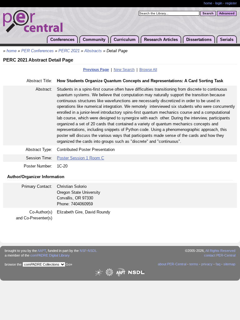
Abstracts (93, 51)
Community (94, 39)
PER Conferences (37, 51)
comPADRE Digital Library (50, 255)
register (231, 3)
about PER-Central (172, 264)
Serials (226, 39)
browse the (13, 264)
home (208, 3)
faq (218, 264)
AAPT (42, 250)
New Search (124, 70)
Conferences (62, 39)
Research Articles (161, 39)
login (218, 3)
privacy (206, 264)
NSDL (92, 250)
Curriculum (125, 39)
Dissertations (199, 39)
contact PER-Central (219, 255)
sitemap (229, 264)
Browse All (148, 70)
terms (193, 264)
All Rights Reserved (220, 250)
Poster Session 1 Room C (80, 158)
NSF (83, 250)
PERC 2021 (69, 51)
